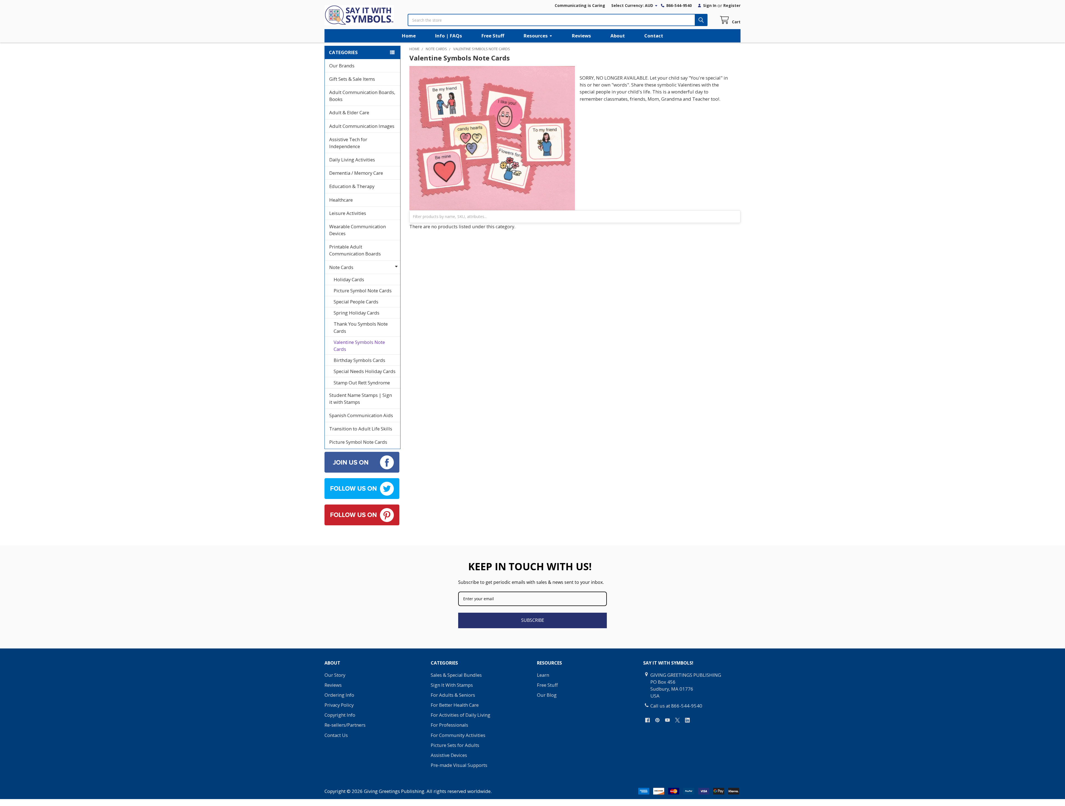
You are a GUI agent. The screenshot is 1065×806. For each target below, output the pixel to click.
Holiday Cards (349, 279)
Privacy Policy (339, 705)
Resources (536, 35)
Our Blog (547, 695)
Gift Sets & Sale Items (352, 79)
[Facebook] (647, 720)
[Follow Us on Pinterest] (361, 514)
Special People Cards (356, 301)
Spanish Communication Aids (361, 415)
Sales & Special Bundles (456, 675)
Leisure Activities (347, 213)
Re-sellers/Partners (345, 725)
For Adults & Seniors (453, 695)
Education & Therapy (351, 186)
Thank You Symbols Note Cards (361, 327)
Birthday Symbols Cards (359, 360)
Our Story (334, 675)
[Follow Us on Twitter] (361, 488)
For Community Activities (458, 735)
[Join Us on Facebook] (361, 461)
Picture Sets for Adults (455, 745)
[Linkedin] (687, 720)
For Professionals (449, 725)
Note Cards (341, 267)
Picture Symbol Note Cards (363, 290)
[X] (677, 720)
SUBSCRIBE (532, 620)
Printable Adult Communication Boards (355, 250)
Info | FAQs (448, 35)
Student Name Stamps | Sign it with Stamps (360, 398)
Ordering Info (339, 695)
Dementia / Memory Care (356, 173)
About (617, 35)
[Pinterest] (657, 720)
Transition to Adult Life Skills (360, 428)
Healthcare (341, 200)
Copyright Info (339, 715)
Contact (653, 35)
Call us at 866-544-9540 (676, 706)
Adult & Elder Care (349, 112)
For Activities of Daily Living (460, 715)
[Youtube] (667, 720)
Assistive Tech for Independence (348, 142)
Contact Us (336, 735)
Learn (543, 675)
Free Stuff (492, 35)
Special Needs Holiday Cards (364, 371)
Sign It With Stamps (452, 685)
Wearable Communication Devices (357, 230)
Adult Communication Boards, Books (362, 95)
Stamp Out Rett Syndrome (362, 382)
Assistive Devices (449, 755)
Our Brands (341, 65)
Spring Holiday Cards (356, 313)
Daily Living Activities (352, 159)
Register (732, 5)
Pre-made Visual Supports (459, 765)
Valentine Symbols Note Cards (359, 345)
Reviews (581, 35)
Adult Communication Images (361, 126)
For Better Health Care (455, 705)
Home (409, 35)
